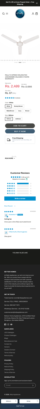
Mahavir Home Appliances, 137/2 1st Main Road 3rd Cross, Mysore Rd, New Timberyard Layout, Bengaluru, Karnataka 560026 (19, 318)
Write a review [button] (20, 198)
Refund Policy (8, 366)
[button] (1, 60)
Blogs (6, 338)
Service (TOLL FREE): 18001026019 (16, 301)
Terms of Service (9, 352)
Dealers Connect (9, 350)
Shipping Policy (9, 369)
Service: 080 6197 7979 (11, 305)
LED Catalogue (9, 332)
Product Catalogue (10, 335)
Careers (7, 347)
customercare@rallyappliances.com (15, 312)
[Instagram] (8, 324)
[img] (8, 211)
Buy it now (20, 131)
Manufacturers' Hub (10, 341)
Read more (9, 158)
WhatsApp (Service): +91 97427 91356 (16, 308)
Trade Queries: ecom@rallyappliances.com (18, 298)
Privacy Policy (8, 364)
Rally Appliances (15, 394)
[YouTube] (11, 324)
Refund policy (8, 355)
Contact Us (7, 344)
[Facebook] (5, 324)
